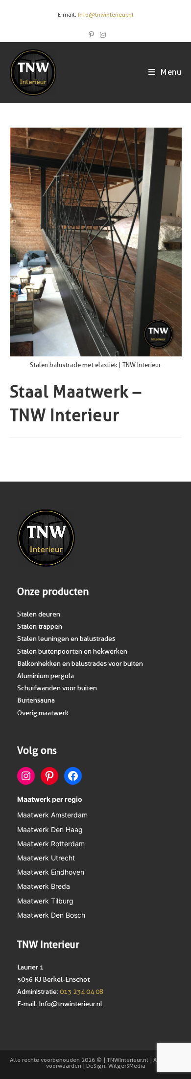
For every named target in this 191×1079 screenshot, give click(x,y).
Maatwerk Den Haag (50, 829)
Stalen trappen (39, 626)
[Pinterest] (49, 776)
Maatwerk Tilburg (45, 901)
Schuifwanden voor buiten (57, 688)
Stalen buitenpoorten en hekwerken (72, 651)
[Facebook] (73, 776)
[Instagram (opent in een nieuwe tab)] (101, 34)
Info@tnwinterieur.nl (106, 14)
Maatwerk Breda (43, 886)
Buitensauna (36, 700)
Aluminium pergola (45, 676)
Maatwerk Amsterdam (52, 815)
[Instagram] (26, 776)
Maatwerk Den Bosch (51, 915)
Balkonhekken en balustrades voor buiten (80, 663)
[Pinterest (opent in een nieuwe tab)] (91, 34)
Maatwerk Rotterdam (51, 843)
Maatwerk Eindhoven (50, 872)
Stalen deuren (38, 614)
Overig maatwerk (43, 713)
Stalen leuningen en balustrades (66, 638)
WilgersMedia (126, 1065)
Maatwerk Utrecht (46, 858)
